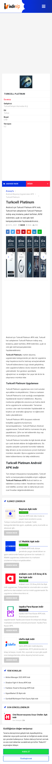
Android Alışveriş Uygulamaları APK (20, 194)
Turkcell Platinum (20, 202)
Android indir (12, 184)
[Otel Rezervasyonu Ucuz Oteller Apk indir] (7, 717)
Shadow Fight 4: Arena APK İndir (18, 683)
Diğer (29, 184)
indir (22, 225)
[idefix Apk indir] (10, 644)
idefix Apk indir (27, 639)
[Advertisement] (26, 43)
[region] (26, 744)
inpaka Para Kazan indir (31, 606)
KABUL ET (26, 752)
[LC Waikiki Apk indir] (10, 546)
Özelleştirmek (26, 759)
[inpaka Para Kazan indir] (10, 611)
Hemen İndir (11, 533)
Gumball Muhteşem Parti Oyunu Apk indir (22, 699)
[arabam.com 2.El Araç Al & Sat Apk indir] (10, 578)
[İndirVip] (12, 6)
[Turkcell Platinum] (26, 81)
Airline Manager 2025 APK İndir (18, 677)
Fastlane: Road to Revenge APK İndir (20, 688)
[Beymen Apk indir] (10, 514)
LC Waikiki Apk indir (29, 541)
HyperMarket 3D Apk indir (16, 693)
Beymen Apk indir (28, 509)
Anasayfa (10, 191)
